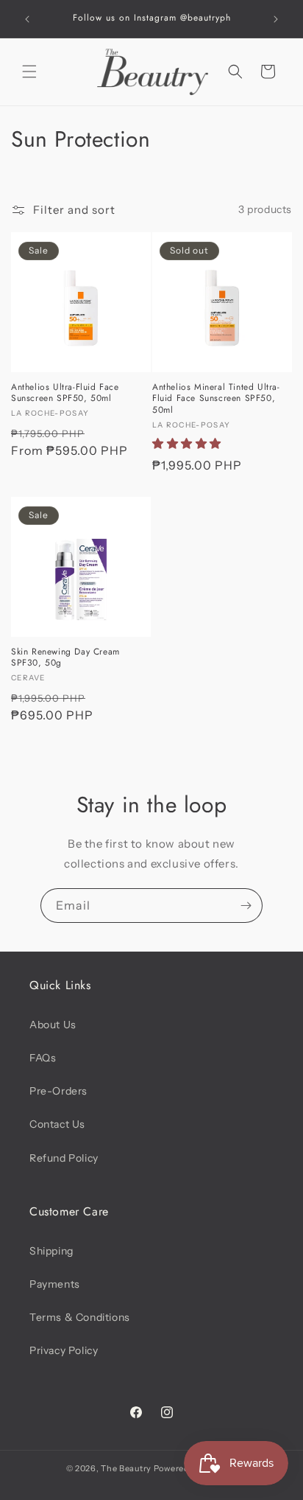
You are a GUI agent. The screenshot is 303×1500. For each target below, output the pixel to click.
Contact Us (57, 1124)
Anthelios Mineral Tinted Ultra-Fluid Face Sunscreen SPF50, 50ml (216, 399)
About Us (52, 1024)
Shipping (51, 1250)
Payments (54, 1284)
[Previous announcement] (27, 19)
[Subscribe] (245, 905)
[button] (29, 71)
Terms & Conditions (79, 1317)
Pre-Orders (58, 1091)
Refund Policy (64, 1158)
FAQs (42, 1057)
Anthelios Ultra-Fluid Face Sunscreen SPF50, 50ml (65, 393)
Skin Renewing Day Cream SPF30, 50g (65, 657)
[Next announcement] (276, 19)
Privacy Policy (63, 1350)
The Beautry (126, 1468)
